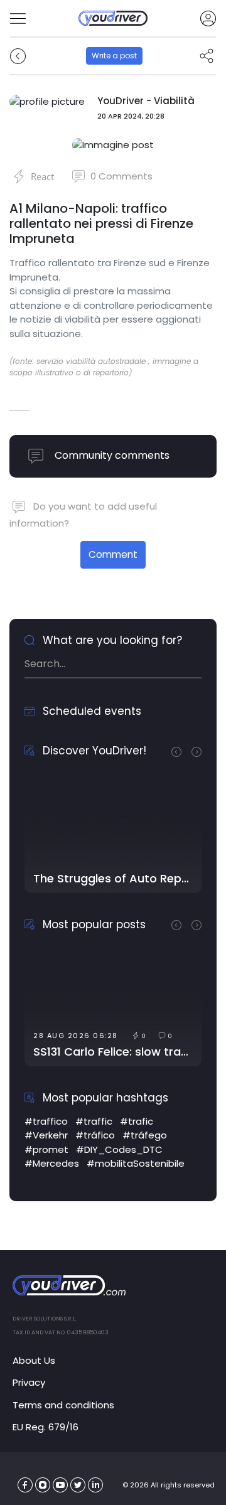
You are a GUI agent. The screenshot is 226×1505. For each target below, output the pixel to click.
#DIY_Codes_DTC (119, 1149)
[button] (181, 750)
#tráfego (144, 1135)
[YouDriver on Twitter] (78, 1485)
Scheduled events (90, 711)
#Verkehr (46, 1135)
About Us (34, 1360)
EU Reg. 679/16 (45, 1426)
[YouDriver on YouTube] (60, 1485)
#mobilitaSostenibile (136, 1163)
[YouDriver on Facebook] (25, 1485)
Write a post (114, 55)
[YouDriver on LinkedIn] (96, 1485)
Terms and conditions (63, 1404)
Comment (113, 554)
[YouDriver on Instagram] (43, 1485)
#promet (46, 1149)
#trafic (136, 1121)
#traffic (93, 1121)
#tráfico (95, 1135)
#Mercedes (51, 1163)
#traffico (46, 1121)
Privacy (29, 1382)
